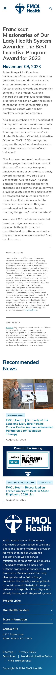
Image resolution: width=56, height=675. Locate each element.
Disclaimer (9, 656)
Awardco (9, 328)
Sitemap (8, 652)
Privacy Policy (27, 652)
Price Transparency (19, 660)
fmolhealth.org (31, 310)
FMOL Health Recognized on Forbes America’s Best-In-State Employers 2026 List (27, 491)
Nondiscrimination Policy (36, 656)
